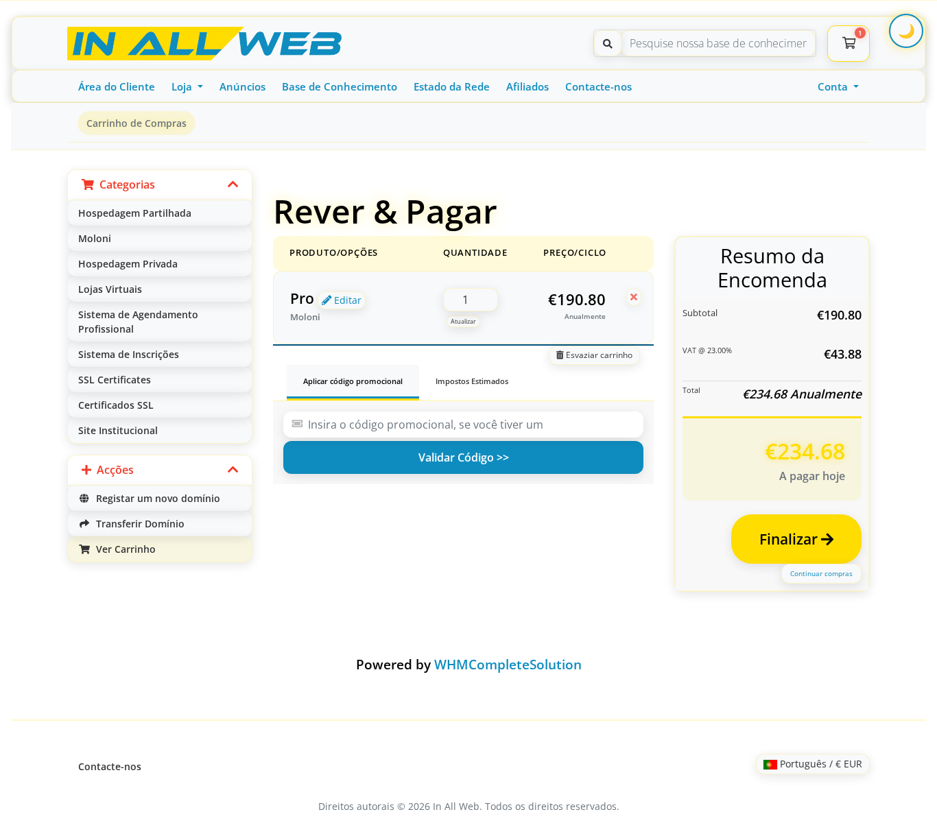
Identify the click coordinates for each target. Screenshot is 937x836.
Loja (183, 86)
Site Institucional (118, 430)
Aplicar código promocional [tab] (353, 381)
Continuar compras (821, 573)
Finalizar (790, 539)
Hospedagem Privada (128, 263)
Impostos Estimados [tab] (472, 381)
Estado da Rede (452, 86)
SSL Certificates (114, 379)
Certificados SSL (116, 404)
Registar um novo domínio (155, 498)
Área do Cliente (116, 86)
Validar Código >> (463, 457)
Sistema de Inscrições (128, 354)
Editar (346, 300)
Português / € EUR (819, 763)
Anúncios (242, 86)
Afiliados (527, 86)
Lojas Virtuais (110, 289)
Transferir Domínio (138, 523)
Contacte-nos (598, 86)
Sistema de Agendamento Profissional (138, 321)
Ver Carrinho (123, 549)
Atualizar (463, 321)
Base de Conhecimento (339, 86)
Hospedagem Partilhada (134, 212)
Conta (834, 86)
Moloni (94, 238)
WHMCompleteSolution (508, 664)
